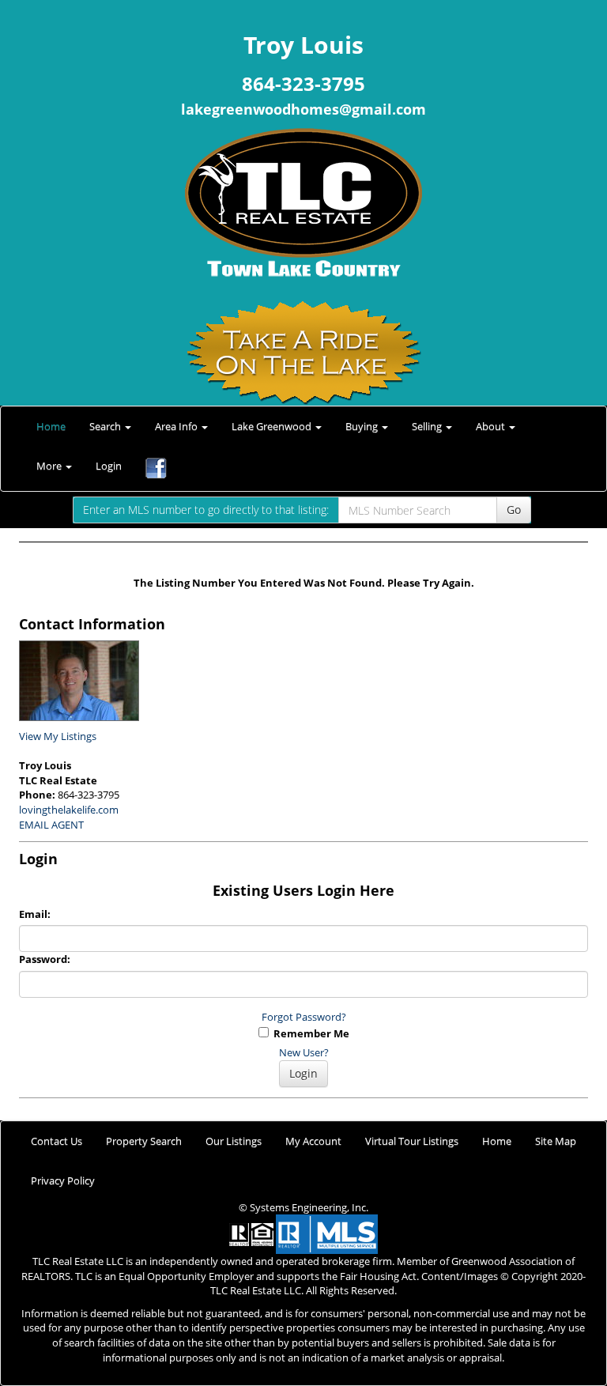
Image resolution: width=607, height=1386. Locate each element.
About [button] (491, 426)
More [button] (50, 466)
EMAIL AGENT (51, 825)
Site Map (555, 1141)
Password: (44, 959)
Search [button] (106, 426)
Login (109, 466)
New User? (304, 1052)
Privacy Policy (63, 1180)
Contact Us (56, 1141)
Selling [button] (428, 426)
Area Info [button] (177, 426)
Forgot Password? (304, 1017)
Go (514, 509)
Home (51, 426)
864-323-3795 (303, 83)
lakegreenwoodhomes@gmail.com (303, 109)
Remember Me (309, 1033)
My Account (313, 1141)
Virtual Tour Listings (411, 1141)
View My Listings (57, 736)
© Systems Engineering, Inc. (303, 1207)
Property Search (144, 1141)
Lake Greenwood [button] (273, 426)
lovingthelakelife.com (69, 810)
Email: (35, 914)
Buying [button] (362, 426)
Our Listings (233, 1141)
